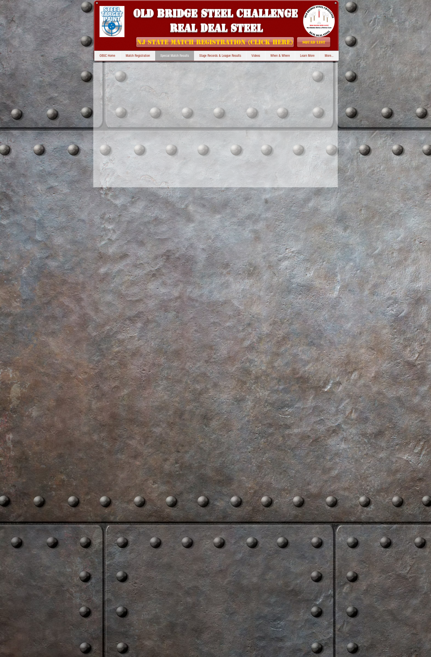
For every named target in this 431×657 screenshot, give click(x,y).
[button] (220, 56)
